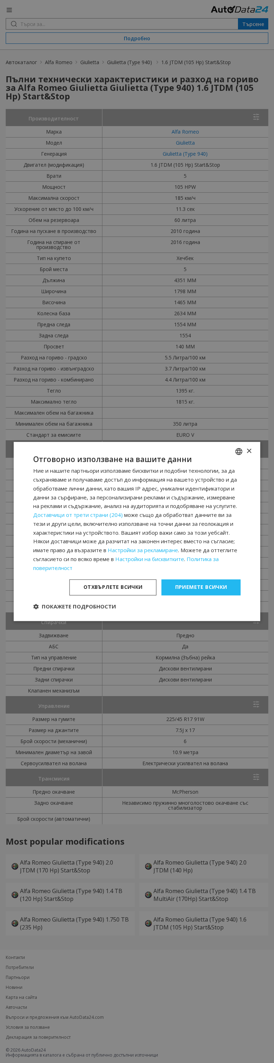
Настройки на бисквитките (149, 558)
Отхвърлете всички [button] (113, 587)
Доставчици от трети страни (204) (78, 515)
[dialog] (137, 531)
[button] (74, 607)
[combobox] (239, 451)
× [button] (249, 451)
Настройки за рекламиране (143, 550)
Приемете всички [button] (201, 587)
